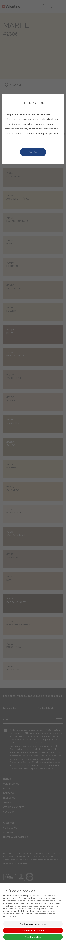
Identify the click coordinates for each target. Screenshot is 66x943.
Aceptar (33, 152)
